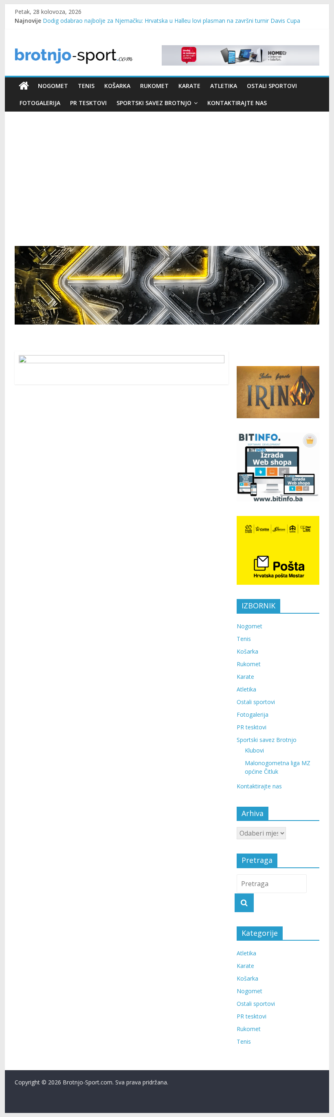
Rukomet (154, 86)
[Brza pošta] (167, 285)
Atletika (223, 86)
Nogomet (53, 86)
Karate (189, 86)
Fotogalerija (40, 103)
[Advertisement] (167, 173)
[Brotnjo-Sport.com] (24, 85)
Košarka (117, 86)
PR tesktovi (88, 103)
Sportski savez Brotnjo (153, 103)
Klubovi (254, 750)
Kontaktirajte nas (237, 103)
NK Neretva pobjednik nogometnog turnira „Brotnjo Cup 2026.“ (126, 17)
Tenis (86, 86)
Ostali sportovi (272, 86)
